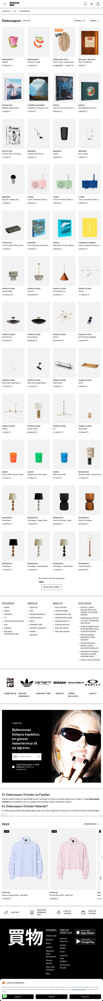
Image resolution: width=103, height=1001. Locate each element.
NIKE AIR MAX (61, 607)
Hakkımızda (51, 936)
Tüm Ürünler (90, 824)
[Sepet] (98, 4)
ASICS (32, 621)
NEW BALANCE (36, 618)
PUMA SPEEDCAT (62, 625)
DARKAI (33, 632)
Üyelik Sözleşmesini (24, 764)
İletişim (49, 947)
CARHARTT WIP (36, 625)
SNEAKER (8, 614)
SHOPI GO (34, 607)
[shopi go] (14, 4)
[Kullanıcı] (92, 4)
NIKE (32, 611)
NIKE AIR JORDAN (62, 632)
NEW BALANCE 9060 (63, 618)
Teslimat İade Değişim (63, 958)
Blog (48, 973)
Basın (48, 943)
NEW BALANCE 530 (63, 614)
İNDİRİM (7, 628)
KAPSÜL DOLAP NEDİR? (90, 660)
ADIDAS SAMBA (61, 611)
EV (5, 618)
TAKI (6, 625)
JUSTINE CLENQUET (38, 628)
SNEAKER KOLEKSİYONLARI (11, 633)
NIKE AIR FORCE (61, 628)
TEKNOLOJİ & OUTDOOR (14, 621)
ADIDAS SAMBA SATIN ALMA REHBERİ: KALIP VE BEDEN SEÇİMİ (90, 629)
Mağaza (49, 939)
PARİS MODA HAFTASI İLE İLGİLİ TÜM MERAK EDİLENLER (90, 620)
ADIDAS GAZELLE (62, 621)
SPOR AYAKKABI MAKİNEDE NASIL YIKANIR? (88, 637)
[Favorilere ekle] (21, 30)
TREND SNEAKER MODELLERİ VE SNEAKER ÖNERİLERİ (89, 645)
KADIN (6, 607)
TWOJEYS (33, 635)
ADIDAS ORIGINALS (38, 614)
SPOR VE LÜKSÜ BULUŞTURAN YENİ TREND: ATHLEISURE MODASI (89, 611)
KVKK (62, 952)
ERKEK (7, 611)
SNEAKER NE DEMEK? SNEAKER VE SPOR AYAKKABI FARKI (90, 654)
